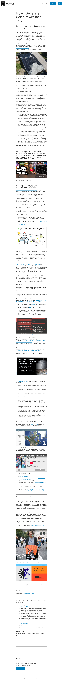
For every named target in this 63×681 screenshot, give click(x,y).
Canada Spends (35, 334)
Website (18, 658)
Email (17, 653)
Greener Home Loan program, (22, 48)
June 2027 (42, 562)
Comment (18, 635)
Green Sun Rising (34, 424)
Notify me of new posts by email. (25, 665)
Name (17, 648)
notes (33, 593)
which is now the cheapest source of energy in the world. (28, 350)
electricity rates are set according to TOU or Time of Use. (28, 264)
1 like (17, 590)
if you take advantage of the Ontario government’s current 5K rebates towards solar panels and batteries (33, 223)
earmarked (33, 304)
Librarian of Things (10, 3)
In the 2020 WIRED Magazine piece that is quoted (26, 190)
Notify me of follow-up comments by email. (27, 663)
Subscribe (53, 3)
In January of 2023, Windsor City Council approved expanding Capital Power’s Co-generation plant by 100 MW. (32, 491)
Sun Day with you (28, 562)
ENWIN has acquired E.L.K (24, 476)
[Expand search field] (60, 3)
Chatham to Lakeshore (40, 480)
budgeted (31, 307)
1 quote (20, 590)
